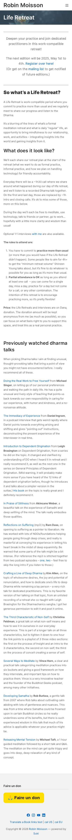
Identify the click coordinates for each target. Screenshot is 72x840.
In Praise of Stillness (16, 503)
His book (18, 490)
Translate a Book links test (26, 822)
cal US (48, 822)
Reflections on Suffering (18, 525)
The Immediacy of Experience (21, 415)
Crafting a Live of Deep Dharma (22, 573)
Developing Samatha (16, 695)
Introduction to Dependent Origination (27, 446)
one (42, 560)
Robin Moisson (38, 829)
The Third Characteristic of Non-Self (26, 617)
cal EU (58, 822)
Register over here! (40, 63)
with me (37, 234)
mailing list (36, 69)
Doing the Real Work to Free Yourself (26, 380)
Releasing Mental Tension (19, 739)
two (48, 560)
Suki (36, 833)
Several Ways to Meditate (19, 661)
